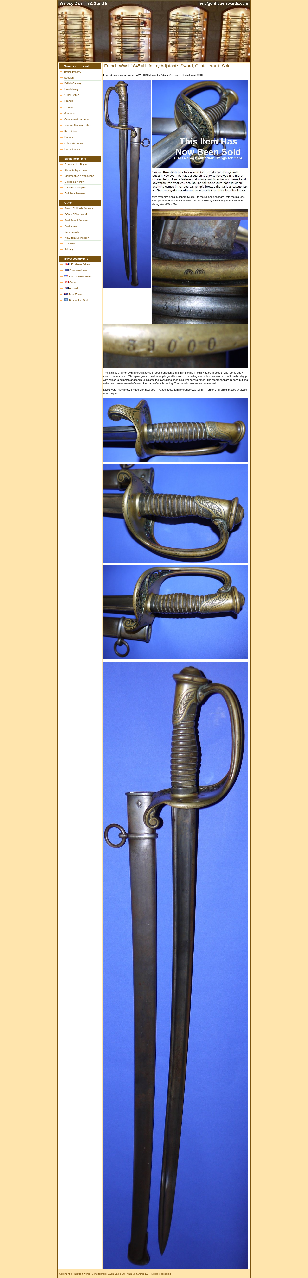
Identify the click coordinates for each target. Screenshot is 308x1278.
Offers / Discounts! (76, 214)
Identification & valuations (79, 176)
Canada (73, 282)
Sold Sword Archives (77, 220)
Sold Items (71, 226)
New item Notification (77, 237)
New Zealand (76, 294)
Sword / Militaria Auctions (79, 208)
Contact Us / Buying (76, 164)
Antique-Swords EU (137, 1273)
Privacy (69, 249)
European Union (78, 270)
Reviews (70, 243)
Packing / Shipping (75, 187)
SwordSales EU (116, 1273)
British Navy (71, 89)
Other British (71, 95)
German (69, 107)
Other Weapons (73, 143)
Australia (74, 288)
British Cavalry (73, 83)
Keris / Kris (70, 131)
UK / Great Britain (79, 264)
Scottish (69, 77)
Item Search (72, 232)
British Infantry (72, 71)
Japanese (70, 113)
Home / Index (72, 149)
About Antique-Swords (77, 170)
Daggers (69, 137)
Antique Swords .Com (85, 1273)
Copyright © (65, 1273)
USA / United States (80, 276)
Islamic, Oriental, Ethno (77, 125)
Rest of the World (79, 300)
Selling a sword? (74, 181)
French (68, 101)
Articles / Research (76, 193)
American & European (77, 119)
